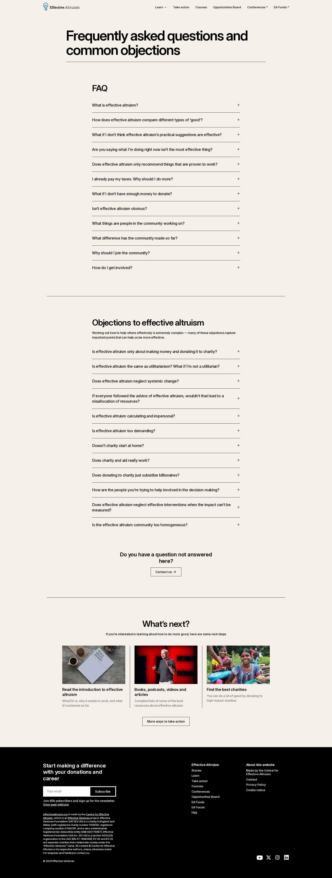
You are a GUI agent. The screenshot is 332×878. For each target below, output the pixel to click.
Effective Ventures (79, 817)
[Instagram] (277, 858)
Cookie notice (255, 790)
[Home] (61, 7)
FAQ (194, 812)
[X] (268, 858)
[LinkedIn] (286, 858)
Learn (195, 775)
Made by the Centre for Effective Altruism (262, 772)
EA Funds (280, 7)
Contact (251, 779)
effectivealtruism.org (55, 814)
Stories (196, 770)
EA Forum (198, 807)
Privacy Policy (256, 784)
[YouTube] (259, 858)
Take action (181, 7)
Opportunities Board (227, 7)
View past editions (56, 804)
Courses (201, 7)
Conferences (256, 7)
